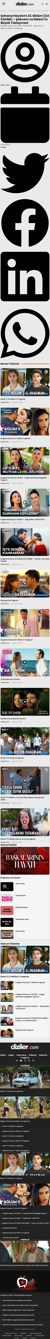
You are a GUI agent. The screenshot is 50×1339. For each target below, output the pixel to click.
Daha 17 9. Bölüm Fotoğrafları (12, 1146)
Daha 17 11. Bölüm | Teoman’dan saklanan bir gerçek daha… (22, 798)
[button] (25, 173)
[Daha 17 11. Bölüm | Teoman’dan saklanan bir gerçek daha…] (25, 780)
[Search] (46, 3)
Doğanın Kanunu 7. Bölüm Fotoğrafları (15, 1151)
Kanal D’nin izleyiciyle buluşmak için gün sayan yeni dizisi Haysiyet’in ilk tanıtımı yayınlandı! (22, 1326)
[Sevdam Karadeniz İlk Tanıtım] (25, 702)
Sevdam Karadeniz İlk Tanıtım (13, 718)
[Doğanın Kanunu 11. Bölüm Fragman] (25, 421)
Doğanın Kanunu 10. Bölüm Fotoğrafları (15, 1121)
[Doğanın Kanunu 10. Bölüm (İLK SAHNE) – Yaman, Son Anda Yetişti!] (25, 542)
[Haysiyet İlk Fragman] (25, 584)
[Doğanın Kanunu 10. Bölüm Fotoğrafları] (25, 1107)
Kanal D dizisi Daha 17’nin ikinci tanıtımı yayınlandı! (20, 1305)
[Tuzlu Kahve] (7, 898)
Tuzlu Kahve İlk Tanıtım (10, 679)
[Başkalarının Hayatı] (25, 861)
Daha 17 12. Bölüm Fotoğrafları (11, 1091)
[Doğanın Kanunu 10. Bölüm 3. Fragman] (25, 623)
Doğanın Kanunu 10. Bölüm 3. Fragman (17, 640)
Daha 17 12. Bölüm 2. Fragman (13, 399)
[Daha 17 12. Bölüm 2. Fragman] (25, 382)
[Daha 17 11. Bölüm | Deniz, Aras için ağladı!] (25, 822)
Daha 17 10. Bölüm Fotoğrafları (13, 1136)
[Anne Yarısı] (7, 886)
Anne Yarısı (20, 883)
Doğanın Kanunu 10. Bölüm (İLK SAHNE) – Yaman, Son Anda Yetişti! (25, 560)
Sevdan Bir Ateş (22, 919)
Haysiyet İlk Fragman (9, 600)
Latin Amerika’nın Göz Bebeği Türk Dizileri (17, 1300)
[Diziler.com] (25, 4)
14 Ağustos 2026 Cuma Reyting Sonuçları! (16, 1295)
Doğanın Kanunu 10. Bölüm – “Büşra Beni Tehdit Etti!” (23, 519)
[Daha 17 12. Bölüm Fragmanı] (25, 741)
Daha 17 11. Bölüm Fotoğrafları (12, 1126)
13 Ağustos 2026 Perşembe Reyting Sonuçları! (18, 1315)
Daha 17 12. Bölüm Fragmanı (12, 758)
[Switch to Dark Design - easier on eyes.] (42, 4)
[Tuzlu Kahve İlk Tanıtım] (25, 662)
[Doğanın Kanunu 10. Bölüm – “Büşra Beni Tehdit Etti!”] (25, 502)
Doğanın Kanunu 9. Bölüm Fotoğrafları (15, 1131)
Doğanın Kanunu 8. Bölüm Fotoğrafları (15, 1141)
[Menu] (3, 3)
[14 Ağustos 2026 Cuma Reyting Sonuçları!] (25, 1281)
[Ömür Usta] (7, 934)
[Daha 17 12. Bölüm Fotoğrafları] (25, 1077)
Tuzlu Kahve (20, 895)
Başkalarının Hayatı (11, 877)
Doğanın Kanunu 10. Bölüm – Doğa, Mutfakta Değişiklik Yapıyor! (24, 479)
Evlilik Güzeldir (21, 907)
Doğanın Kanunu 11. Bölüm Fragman (15, 438)
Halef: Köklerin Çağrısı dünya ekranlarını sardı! (18, 1320)
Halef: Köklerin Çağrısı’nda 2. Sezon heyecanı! (18, 1310)
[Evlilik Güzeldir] (7, 910)
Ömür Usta (20, 931)
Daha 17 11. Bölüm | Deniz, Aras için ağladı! (18, 839)
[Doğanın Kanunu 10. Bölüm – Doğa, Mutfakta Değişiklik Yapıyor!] (25, 461)
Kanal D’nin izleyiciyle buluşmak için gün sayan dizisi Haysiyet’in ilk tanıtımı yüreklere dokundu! (24, 1266)
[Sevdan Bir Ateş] (7, 922)
